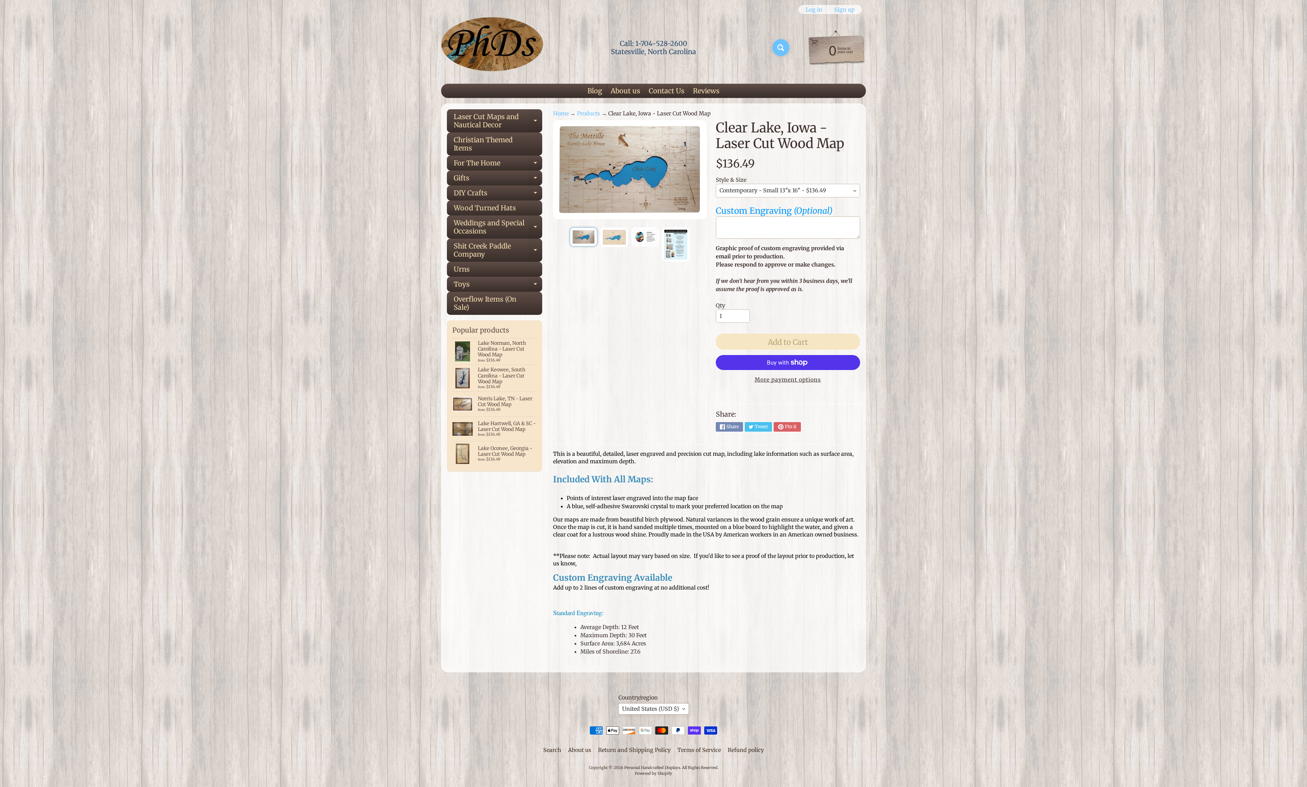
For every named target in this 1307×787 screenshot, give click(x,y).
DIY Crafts (498, 194)
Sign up (844, 9)
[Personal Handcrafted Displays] (492, 47)
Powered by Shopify (653, 773)
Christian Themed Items (483, 143)
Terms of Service (699, 749)
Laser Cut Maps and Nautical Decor (498, 121)
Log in (814, 9)
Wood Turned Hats (485, 208)
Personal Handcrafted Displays (652, 767)
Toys (498, 286)
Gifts (498, 180)
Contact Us (666, 90)
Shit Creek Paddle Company (498, 250)
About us (625, 90)
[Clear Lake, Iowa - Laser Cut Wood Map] (583, 236)
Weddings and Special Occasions (498, 227)
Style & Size (731, 179)
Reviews (706, 90)
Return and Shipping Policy (634, 749)
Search (552, 749)
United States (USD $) (650, 708)
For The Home (498, 165)
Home (561, 113)
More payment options (788, 379)
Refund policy (746, 749)
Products (588, 113)
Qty (720, 305)
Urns (462, 269)
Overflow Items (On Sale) (485, 303)
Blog (594, 90)
